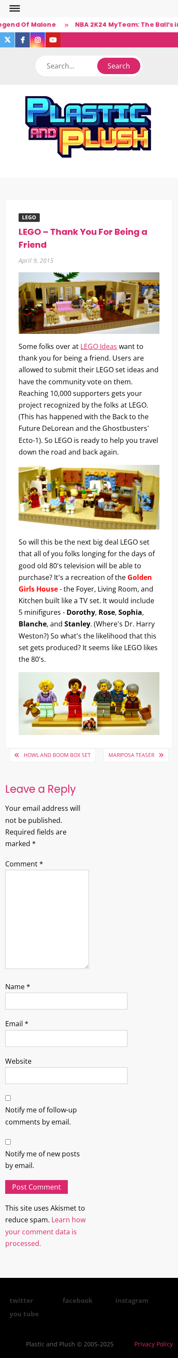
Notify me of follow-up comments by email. (41, 1115)
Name (17, 986)
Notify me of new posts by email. (42, 1159)
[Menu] (13, 8)
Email (17, 1023)
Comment (24, 864)
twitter (21, 1300)
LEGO (29, 217)
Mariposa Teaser (131, 755)
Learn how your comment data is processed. (45, 1231)
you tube (24, 1313)
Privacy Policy (153, 1344)
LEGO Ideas (98, 346)
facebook (77, 1300)
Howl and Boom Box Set (57, 755)
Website (18, 1061)
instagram (132, 1300)
